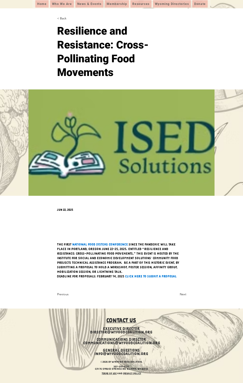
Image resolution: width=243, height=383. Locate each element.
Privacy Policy (132, 374)
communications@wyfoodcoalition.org (121, 343)
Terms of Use (109, 374)
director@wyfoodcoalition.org (121, 332)
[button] (62, 4)
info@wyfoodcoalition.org (121, 354)
